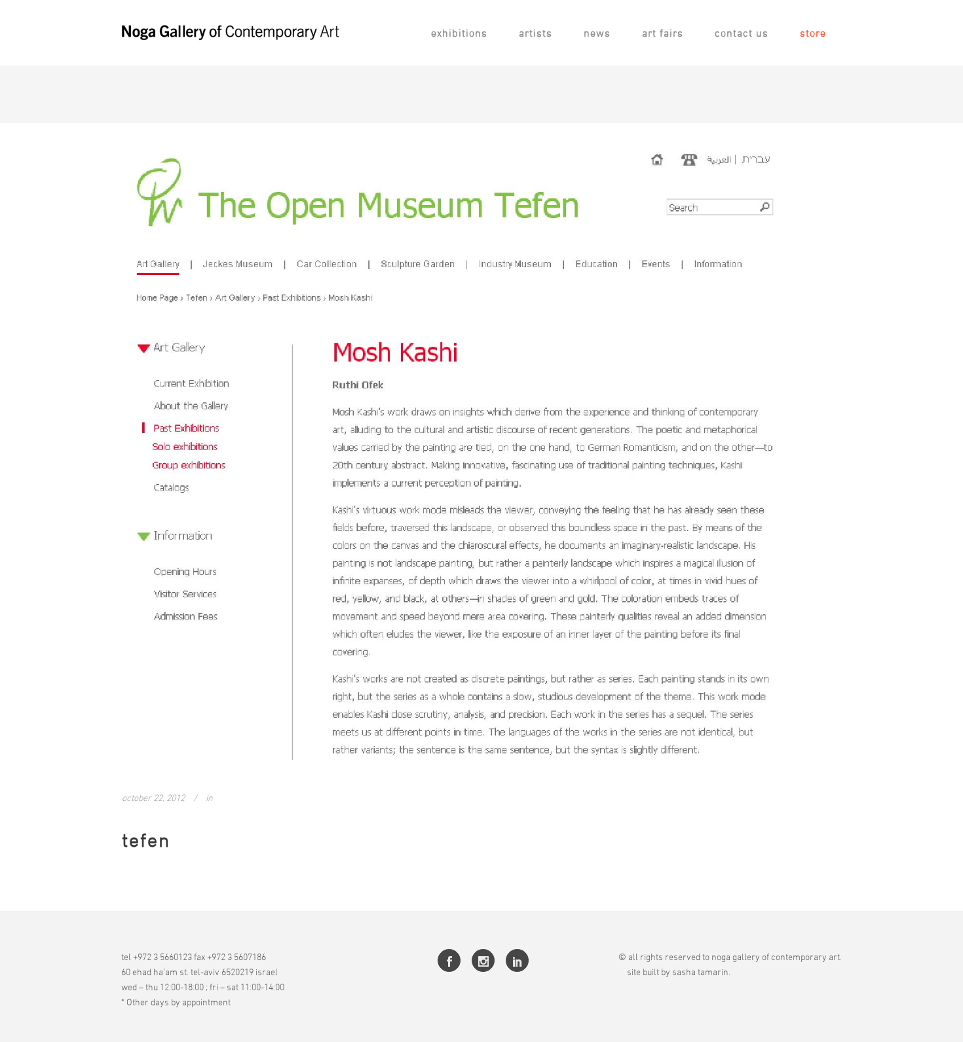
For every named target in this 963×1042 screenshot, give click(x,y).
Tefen (146, 840)
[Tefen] (481, 449)
